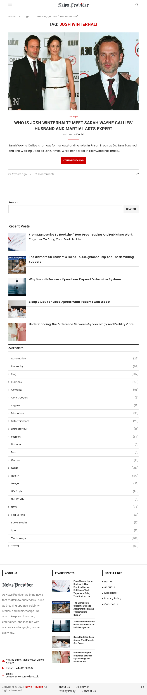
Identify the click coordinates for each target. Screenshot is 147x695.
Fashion (75, 436)
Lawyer (75, 483)
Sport (75, 530)
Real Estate (75, 515)
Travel (75, 546)
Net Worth (75, 499)
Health (75, 476)
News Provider (34, 687)
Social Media (75, 522)
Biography (75, 366)
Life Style (75, 491)
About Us (64, 687)
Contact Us (89, 691)
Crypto (75, 405)
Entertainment (75, 421)
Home (12, 16)
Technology (75, 538)
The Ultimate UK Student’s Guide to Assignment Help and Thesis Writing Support (84, 609)
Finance (75, 444)
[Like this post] (137, 174)
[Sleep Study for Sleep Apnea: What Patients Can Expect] (61, 642)
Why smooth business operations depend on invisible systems (75, 279)
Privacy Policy (67, 691)
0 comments (46, 174)
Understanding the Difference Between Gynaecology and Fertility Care (81, 324)
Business (75, 382)
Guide (75, 468)
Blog (75, 374)
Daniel (80, 134)
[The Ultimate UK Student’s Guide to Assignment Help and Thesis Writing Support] (61, 607)
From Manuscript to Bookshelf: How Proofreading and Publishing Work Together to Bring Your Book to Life (83, 589)
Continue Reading (73, 160)
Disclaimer (82, 687)
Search (13, 202)
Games (75, 460)
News (75, 507)
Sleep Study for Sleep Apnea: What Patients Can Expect (69, 302)
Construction (75, 397)
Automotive (75, 358)
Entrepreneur (75, 429)
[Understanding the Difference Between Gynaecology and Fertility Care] (61, 657)
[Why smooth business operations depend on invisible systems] (61, 626)
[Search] (137, 5)
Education (75, 413)
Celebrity (75, 390)
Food (75, 452)
